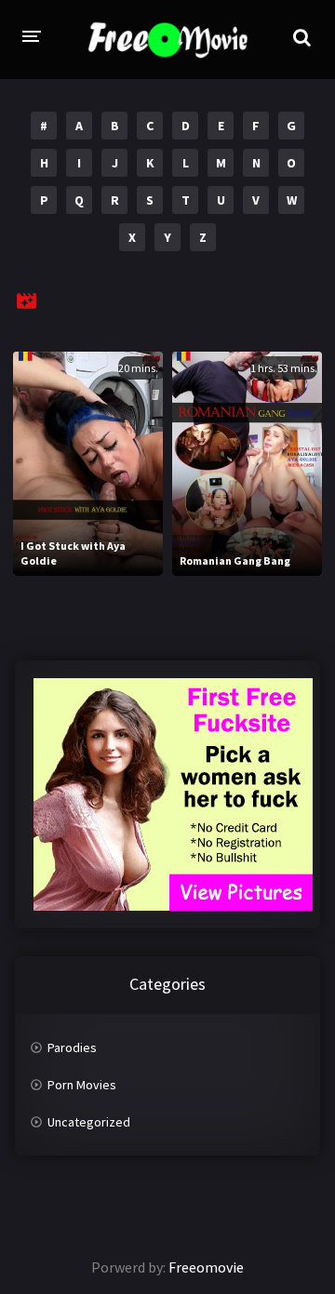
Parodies (72, 1047)
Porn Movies (81, 1084)
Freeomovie (206, 1267)
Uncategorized (88, 1122)
